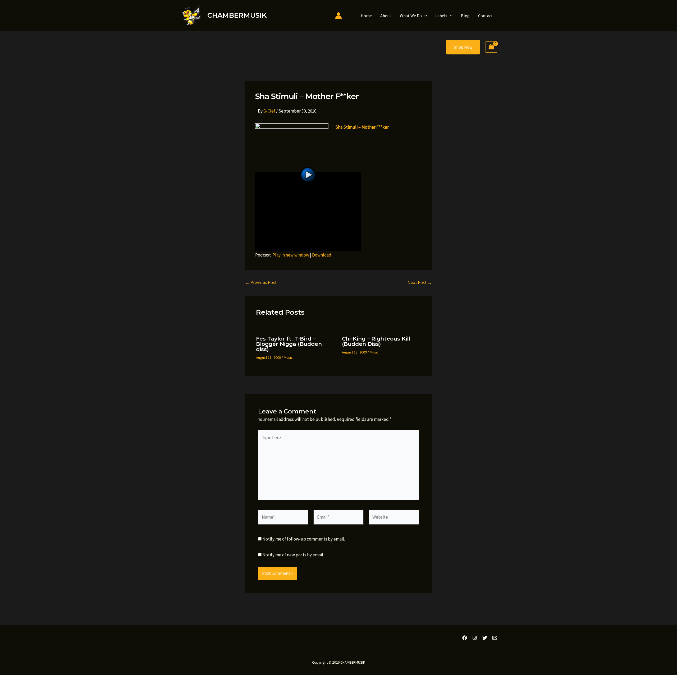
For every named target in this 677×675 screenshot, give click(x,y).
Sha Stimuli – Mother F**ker (362, 127)
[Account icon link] (338, 15)
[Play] (308, 211)
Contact (485, 15)
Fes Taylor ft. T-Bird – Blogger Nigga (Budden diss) (289, 344)
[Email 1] (494, 637)
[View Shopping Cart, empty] (491, 47)
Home (366, 15)
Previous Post (261, 282)
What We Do (411, 15)
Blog (465, 15)
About (385, 15)
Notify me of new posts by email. (293, 555)
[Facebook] (464, 637)
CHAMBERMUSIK (237, 15)
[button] (424, 15)
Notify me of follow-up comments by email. (303, 539)
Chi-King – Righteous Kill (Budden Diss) (376, 341)
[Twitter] (484, 637)
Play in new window (290, 255)
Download (321, 255)
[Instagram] (474, 637)
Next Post (420, 282)
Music (288, 357)
